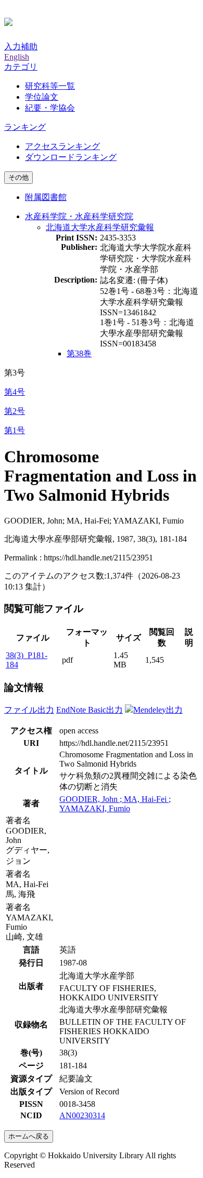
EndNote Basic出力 (89, 709)
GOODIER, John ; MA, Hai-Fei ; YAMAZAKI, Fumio (115, 804)
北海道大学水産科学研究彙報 (100, 227)
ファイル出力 (29, 709)
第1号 (14, 430)
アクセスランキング (62, 146)
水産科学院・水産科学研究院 (79, 216)
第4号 (14, 391)
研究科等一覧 (50, 86)
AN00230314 (82, 1115)
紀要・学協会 (50, 107)
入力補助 (20, 46)
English (16, 56)
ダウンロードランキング (71, 157)
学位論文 (41, 96)
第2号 (14, 411)
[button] (20, 66)
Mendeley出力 (158, 709)
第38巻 (79, 353)
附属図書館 (46, 197)
